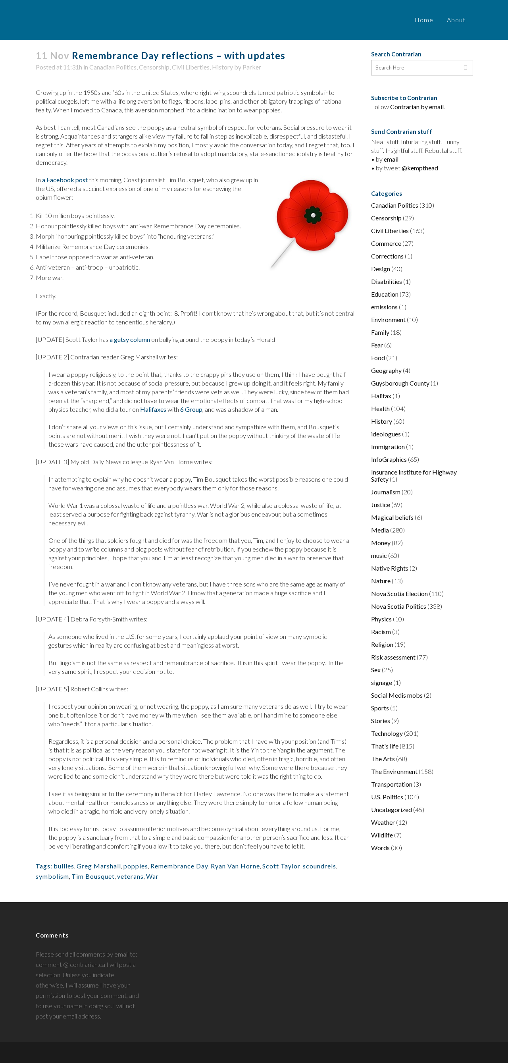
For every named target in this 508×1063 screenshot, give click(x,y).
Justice (380, 504)
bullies (64, 866)
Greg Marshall (99, 866)
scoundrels (319, 866)
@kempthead (420, 168)
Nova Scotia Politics (398, 606)
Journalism (385, 492)
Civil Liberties (191, 67)
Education (384, 294)
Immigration (388, 446)
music (379, 555)
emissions (384, 307)
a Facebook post (65, 179)
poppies (135, 866)
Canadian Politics (113, 67)
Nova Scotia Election (399, 593)
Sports (380, 708)
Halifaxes (153, 409)
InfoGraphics (389, 459)
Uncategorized (391, 809)
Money (381, 542)
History (222, 67)
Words (380, 847)
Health (380, 408)
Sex (376, 669)
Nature (381, 581)
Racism (381, 631)
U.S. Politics (387, 797)
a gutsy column (130, 339)
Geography (386, 370)
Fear (377, 345)
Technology (387, 733)
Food (378, 357)
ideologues (386, 434)
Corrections (387, 256)
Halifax (381, 395)
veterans (130, 876)
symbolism (52, 876)
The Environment (394, 771)
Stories (380, 720)
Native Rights (389, 568)
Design (380, 268)
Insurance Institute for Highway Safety (414, 475)
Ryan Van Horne (235, 866)
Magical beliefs (392, 517)
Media (380, 530)
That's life (384, 746)
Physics (381, 619)
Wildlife (382, 835)
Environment (388, 319)
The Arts (383, 758)
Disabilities (386, 281)
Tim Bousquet (93, 876)
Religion (382, 644)
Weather (383, 822)
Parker (251, 67)
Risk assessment (393, 657)
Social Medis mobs (397, 695)
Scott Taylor (281, 866)
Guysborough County (400, 383)
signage (381, 682)
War (152, 876)
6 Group (191, 409)
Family (380, 332)
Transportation (391, 784)
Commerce (386, 243)
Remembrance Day (179, 866)
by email (432, 106)
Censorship (154, 67)
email (391, 159)
